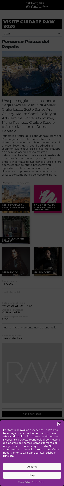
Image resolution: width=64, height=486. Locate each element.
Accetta (32, 466)
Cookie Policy (24, 482)
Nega (32, 475)
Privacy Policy (38, 482)
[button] (59, 423)
